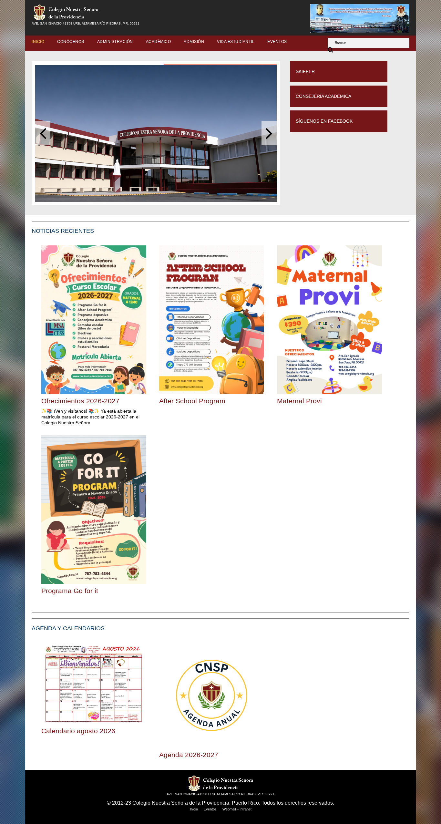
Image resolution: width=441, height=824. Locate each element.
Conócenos (70, 42)
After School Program (192, 401)
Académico (158, 42)
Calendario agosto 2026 (78, 731)
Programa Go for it (69, 590)
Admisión (194, 42)
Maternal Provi (299, 401)
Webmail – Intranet (236, 809)
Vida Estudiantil (235, 42)
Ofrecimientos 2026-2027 (80, 401)
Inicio (38, 42)
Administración (115, 42)
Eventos (277, 42)
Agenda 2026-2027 (188, 754)
